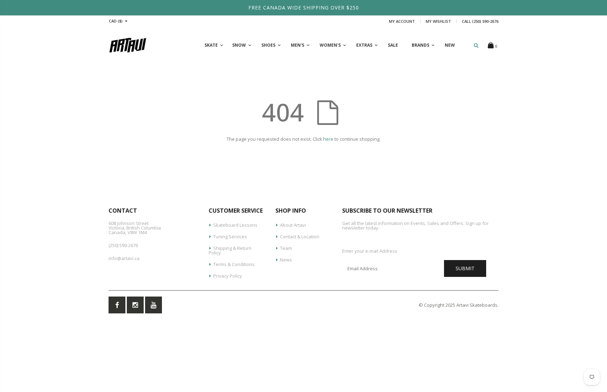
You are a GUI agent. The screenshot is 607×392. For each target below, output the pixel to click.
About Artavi (293, 225)
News (286, 260)
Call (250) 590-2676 (480, 21)
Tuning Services (230, 236)
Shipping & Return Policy (230, 250)
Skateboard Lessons (235, 225)
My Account (402, 21)
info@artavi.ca (124, 258)
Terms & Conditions (234, 264)
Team (286, 248)
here (328, 139)
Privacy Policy (227, 276)
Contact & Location (299, 236)
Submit (465, 268)
